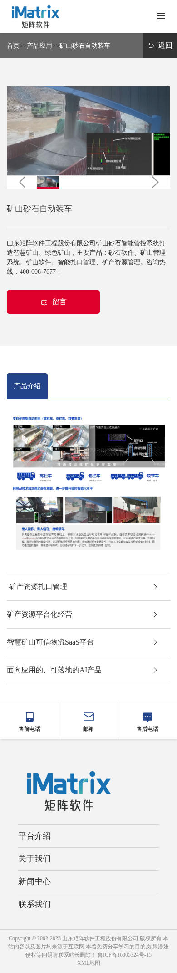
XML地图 (88, 963)
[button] (22, 182)
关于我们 (34, 858)
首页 (13, 45)
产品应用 (39, 45)
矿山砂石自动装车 (84, 45)
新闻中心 (34, 881)
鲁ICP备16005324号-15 (125, 955)
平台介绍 (34, 835)
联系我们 (34, 904)
